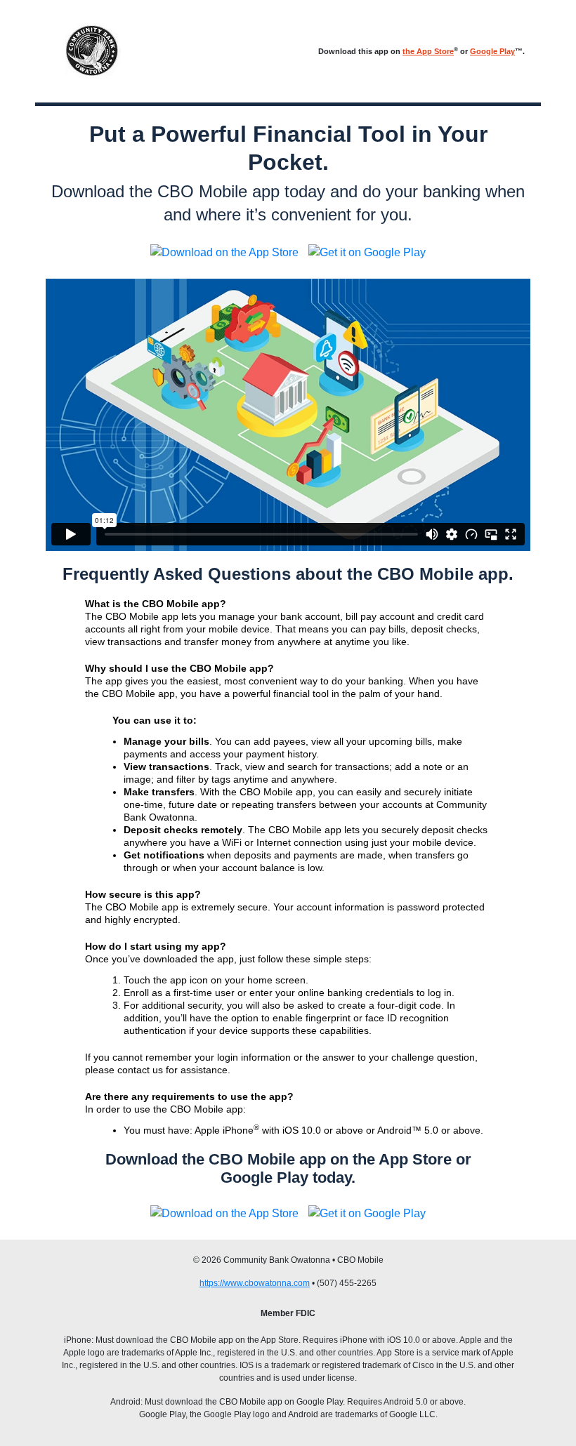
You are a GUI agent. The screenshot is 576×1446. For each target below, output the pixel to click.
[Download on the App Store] (224, 252)
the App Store (428, 51)
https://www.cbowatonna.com (254, 1283)
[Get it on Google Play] (367, 252)
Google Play (492, 51)
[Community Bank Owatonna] (93, 51)
